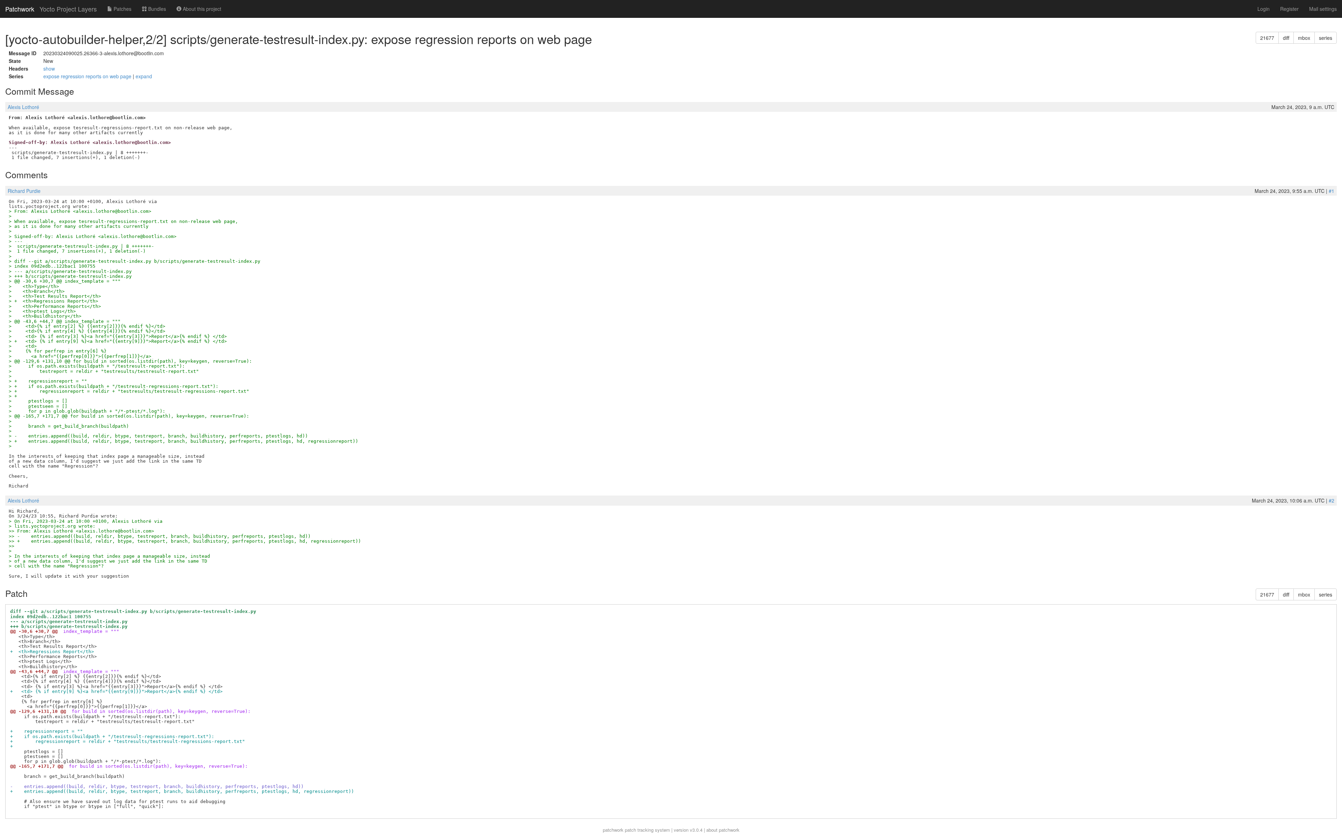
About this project (201, 8)
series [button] (1325, 37)
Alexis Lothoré (23, 106)
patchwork (613, 829)
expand (144, 76)
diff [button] (1286, 37)
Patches (121, 8)
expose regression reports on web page (88, 76)
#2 (1331, 500)
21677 (1267, 37)
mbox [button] (1304, 37)
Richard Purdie (24, 190)
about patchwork (722, 829)
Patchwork (19, 8)
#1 (1331, 190)
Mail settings (1323, 8)
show (49, 68)
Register (1289, 8)
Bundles (156, 8)
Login (1263, 8)
